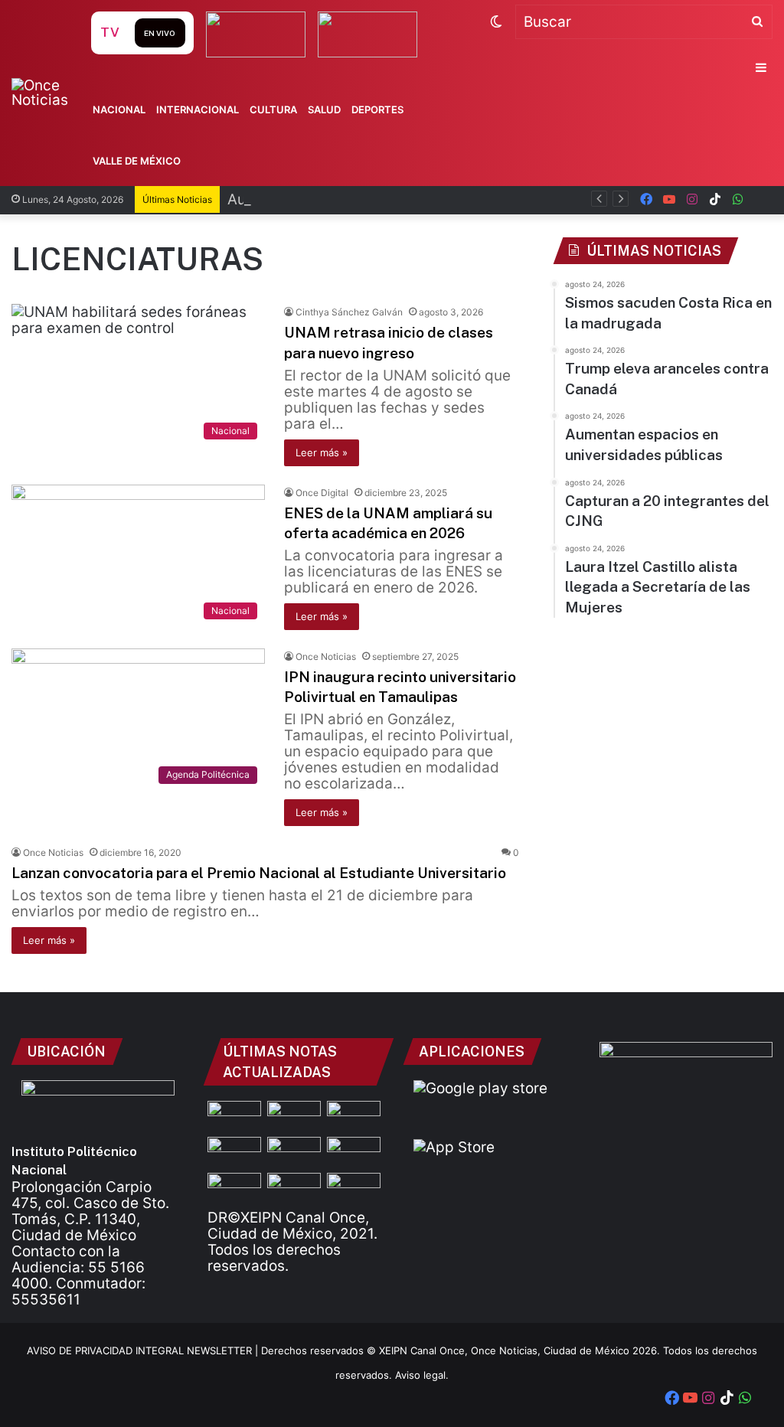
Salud (324, 109)
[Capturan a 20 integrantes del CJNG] (294, 1152)
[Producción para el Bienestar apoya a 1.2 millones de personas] (354, 1188)
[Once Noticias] (49, 92)
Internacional (197, 109)
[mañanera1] (234, 1152)
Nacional (119, 109)
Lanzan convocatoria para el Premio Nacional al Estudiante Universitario (258, 872)
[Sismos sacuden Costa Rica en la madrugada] (234, 1116)
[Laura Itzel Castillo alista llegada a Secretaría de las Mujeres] (294, 1116)
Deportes (377, 109)
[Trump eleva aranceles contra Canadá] (354, 1116)
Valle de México (137, 161)
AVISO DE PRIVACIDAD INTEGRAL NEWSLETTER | (144, 1350)
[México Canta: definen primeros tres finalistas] (234, 1188)
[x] (761, 199)
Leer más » (322, 452)
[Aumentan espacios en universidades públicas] (354, 1152)
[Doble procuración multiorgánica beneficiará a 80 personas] (294, 1188)
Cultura (273, 109)
